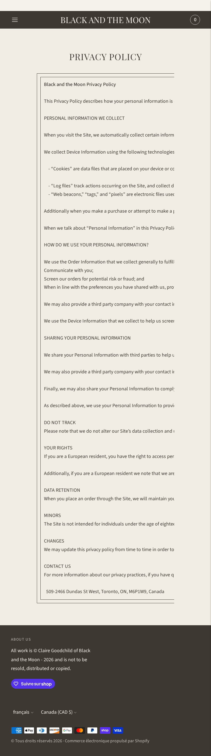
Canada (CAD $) (57, 712)
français (21, 712)
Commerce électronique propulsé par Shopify (107, 741)
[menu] (15, 20)
